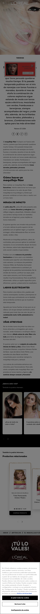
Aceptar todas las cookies (20, 598)
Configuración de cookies (20, 610)
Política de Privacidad (24, 593)
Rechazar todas (20, 604)
